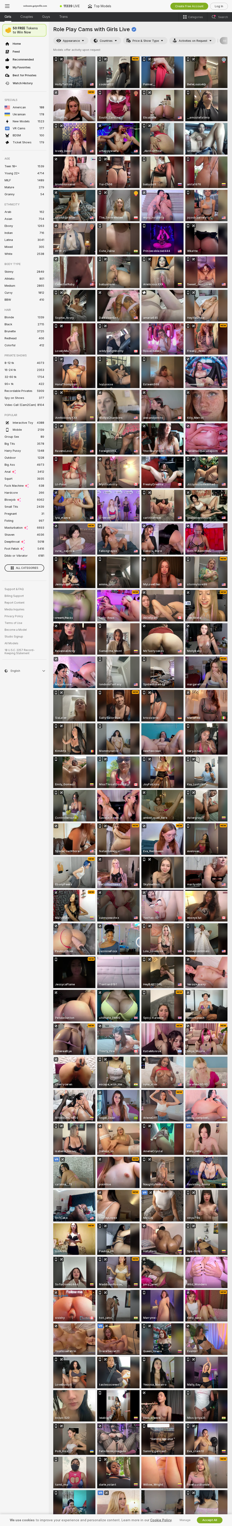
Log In (219, 6)
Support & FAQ (14, 589)
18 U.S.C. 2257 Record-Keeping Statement (20, 652)
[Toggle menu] (7, 6)
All (224, 40)
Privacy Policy (14, 616)
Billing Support (14, 596)
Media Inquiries (14, 609)
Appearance (71, 40)
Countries (106, 40)
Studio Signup (14, 636)
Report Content (14, 602)
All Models (11, 643)
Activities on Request (193, 40)
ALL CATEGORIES (27, 568)
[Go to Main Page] (35, 6)
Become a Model (16, 629)
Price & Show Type (146, 40)
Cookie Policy (161, 1520)
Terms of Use (13, 623)
